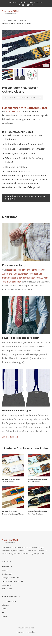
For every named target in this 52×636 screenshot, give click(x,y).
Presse (4, 609)
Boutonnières (7, 566)
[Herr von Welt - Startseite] (10, 12)
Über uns (5, 605)
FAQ (3, 612)
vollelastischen (13, 111)
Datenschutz (31, 632)
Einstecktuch (7, 574)
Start (3, 20)
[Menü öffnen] (48, 12)
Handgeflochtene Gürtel (11, 577)
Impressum (20, 632)
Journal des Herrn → (11, 436)
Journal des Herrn (9, 601)
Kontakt (5, 616)
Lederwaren (6, 585)
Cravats (5, 570)
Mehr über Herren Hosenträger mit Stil (25, 197)
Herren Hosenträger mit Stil (16, 20)
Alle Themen (7, 589)
